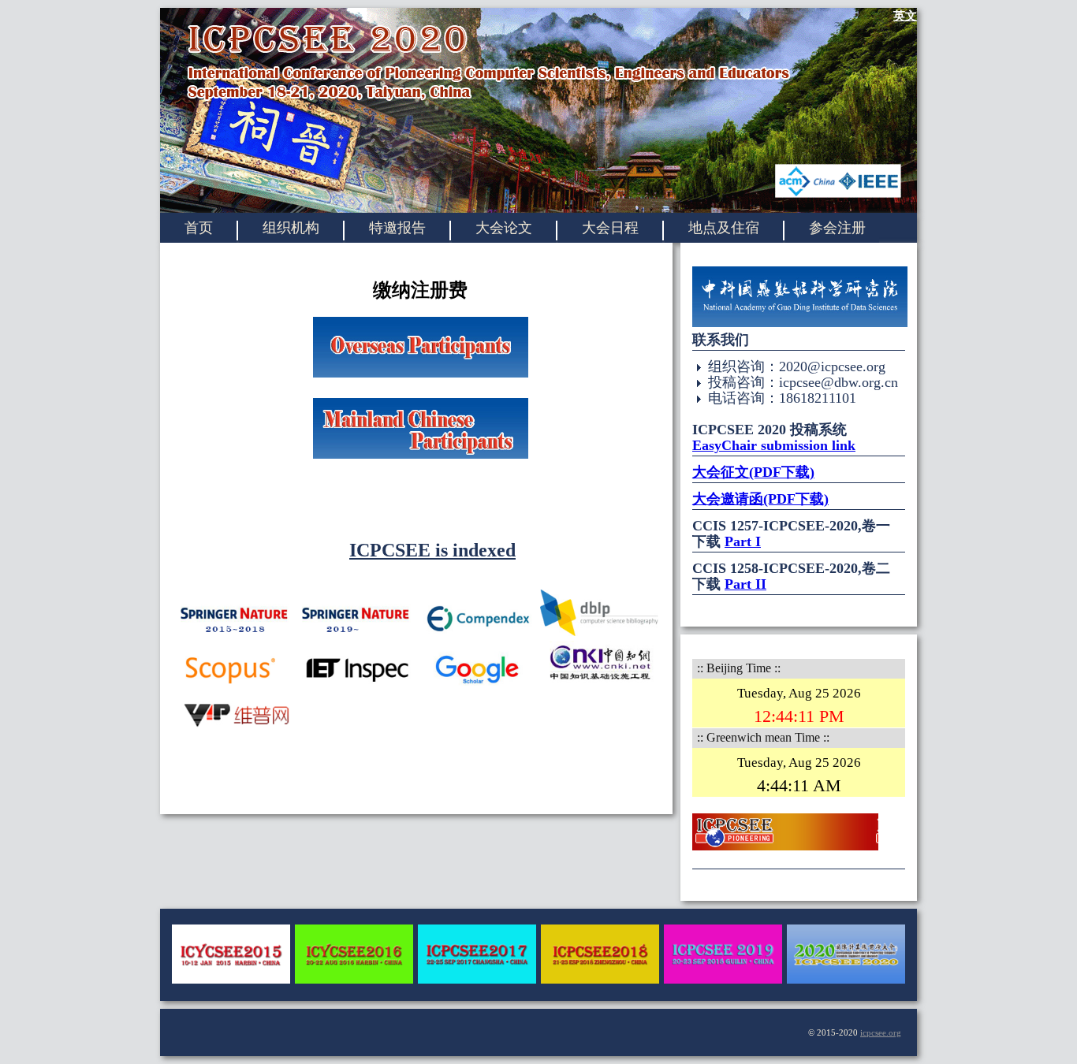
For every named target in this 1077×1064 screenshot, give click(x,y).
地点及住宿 (723, 228)
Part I (743, 541)
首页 (198, 228)
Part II (745, 584)
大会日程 (610, 228)
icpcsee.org (880, 1032)
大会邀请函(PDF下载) (760, 499)
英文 (905, 15)
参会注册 (837, 228)
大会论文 (503, 228)
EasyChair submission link (773, 445)
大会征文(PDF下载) (753, 472)
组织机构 (291, 228)
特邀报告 (397, 228)
